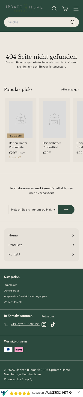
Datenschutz (11, 290)
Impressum (11, 285)
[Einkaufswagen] (65, 9)
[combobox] (41, 22)
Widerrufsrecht (13, 302)
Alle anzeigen (70, 89)
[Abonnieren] (66, 209)
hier (24, 66)
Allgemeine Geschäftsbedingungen (25, 296)
